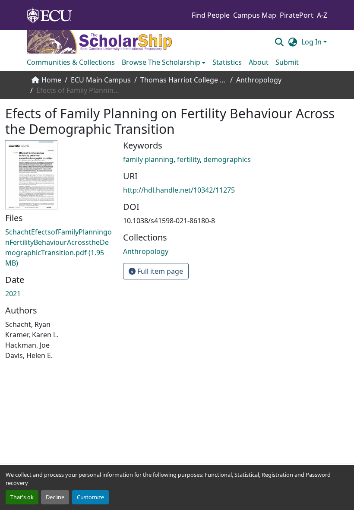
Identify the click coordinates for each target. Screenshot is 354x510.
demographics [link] (227, 159)
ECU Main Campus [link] (101, 80)
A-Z (322, 15)
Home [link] (51, 80)
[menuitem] (163, 62)
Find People (211, 15)
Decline (55, 497)
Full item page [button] (159, 271)
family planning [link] (148, 159)
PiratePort (296, 15)
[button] (279, 42)
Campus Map (254, 15)
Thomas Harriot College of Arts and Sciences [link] (183, 80)
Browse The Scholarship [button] (161, 62)
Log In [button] (312, 42)
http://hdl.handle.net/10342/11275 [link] (179, 190)
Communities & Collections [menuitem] (71, 62)
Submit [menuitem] (287, 62)
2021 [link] (13, 293)
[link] (59, 247)
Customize (90, 497)
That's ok (22, 497)
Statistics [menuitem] (227, 62)
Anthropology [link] (258, 80)
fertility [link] (188, 159)
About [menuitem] (259, 62)
